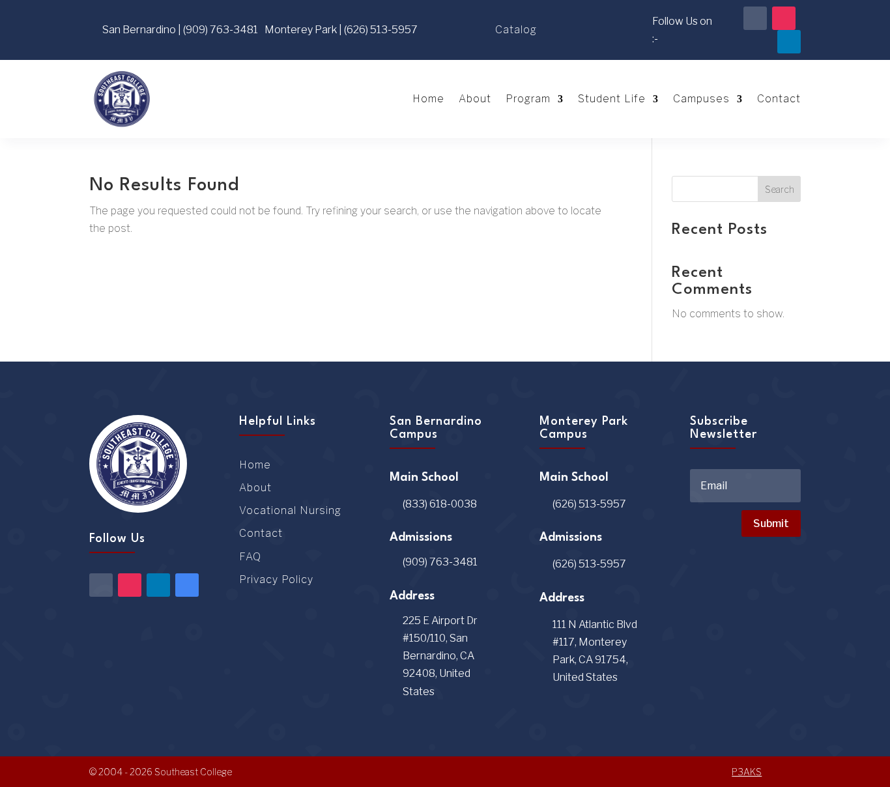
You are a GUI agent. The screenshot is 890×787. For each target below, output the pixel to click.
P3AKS (747, 771)
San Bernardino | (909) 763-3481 (180, 29)
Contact (779, 99)
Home (428, 99)
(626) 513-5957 (589, 504)
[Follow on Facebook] (755, 18)
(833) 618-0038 (440, 504)
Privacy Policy (276, 579)
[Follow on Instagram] (784, 18)
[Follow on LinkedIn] (789, 41)
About (475, 99)
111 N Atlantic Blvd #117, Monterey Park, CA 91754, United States (595, 651)
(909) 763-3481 (440, 562)
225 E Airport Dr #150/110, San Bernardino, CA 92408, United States (440, 656)
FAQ (250, 557)
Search (779, 189)
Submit (771, 523)
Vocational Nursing (290, 510)
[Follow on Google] (187, 585)
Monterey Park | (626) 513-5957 (341, 29)
